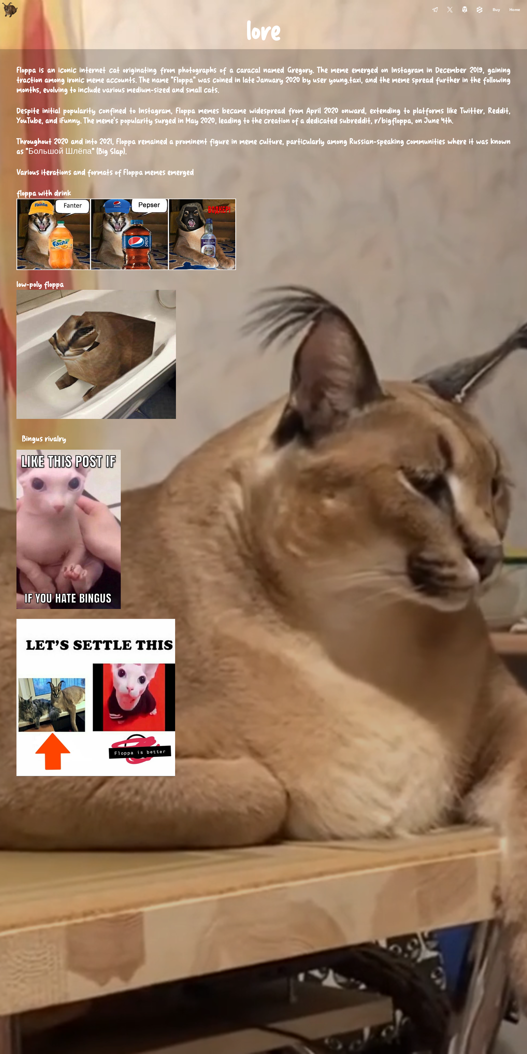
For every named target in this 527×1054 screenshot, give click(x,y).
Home (514, 9)
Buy (496, 9)
